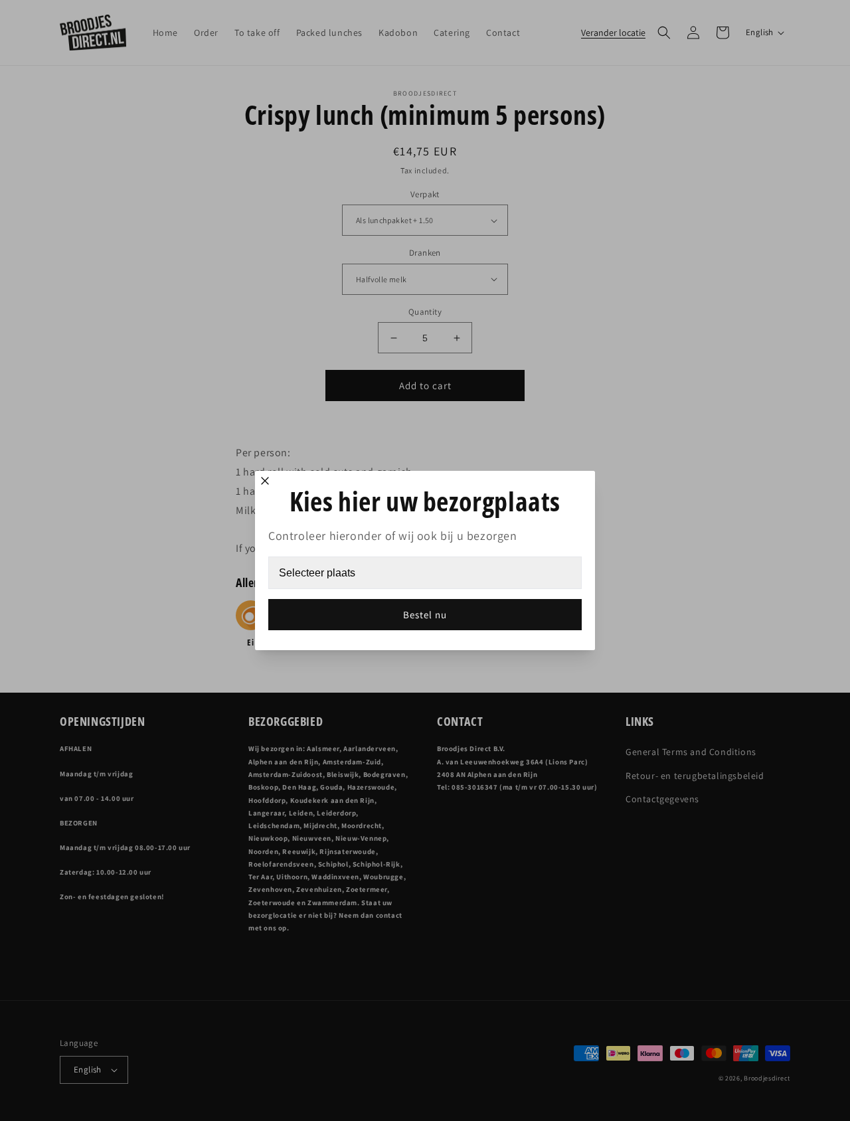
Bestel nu (425, 614)
